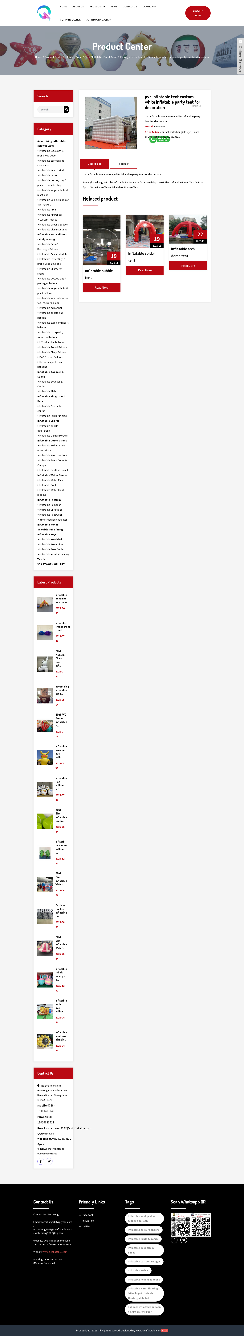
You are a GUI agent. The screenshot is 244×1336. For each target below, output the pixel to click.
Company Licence (70, 19)
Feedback (123, 163)
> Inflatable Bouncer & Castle (50, 384)
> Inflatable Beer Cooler (50, 549)
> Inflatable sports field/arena (47, 428)
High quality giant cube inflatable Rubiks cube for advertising (122, 182)
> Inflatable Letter (47, 175)
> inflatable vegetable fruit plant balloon (52, 291)
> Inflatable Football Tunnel (52, 470)
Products (96, 6)
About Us (78, 6)
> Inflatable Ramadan (49, 504)
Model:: (149, 126)
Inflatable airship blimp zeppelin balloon (142, 1218)
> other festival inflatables (52, 519)
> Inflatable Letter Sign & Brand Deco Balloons (51, 261)
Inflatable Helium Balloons (144, 1279)
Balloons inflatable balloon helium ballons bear (144, 1309)
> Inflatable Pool (46, 485)
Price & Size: (152, 132)
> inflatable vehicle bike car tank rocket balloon (53, 300)
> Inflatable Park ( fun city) (52, 416)
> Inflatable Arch (46, 209)
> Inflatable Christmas (49, 509)
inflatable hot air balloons (144, 1229)
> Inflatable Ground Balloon (52, 224)
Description (95, 163)
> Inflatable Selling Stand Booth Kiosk (51, 448)
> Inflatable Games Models (52, 435)
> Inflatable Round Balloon (52, 347)
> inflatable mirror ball (49, 308)
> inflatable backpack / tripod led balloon (50, 335)
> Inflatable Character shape (49, 271)
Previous (89, 122)
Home (63, 6)
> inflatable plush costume (52, 229)
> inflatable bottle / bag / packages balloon (51, 281)
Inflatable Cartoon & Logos (144, 1261)
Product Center (53, 57)
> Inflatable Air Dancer (49, 214)
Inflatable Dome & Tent (77, 57)
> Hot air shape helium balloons (50, 364)
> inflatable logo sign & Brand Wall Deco (50, 153)
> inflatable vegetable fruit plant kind (52, 192)
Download (149, 6)
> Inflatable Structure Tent (52, 455)
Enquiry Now (198, 13)
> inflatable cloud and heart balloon (52, 325)
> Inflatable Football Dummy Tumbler (53, 557)
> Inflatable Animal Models (52, 254)
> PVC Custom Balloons (50, 357)
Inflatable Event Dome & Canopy (110, 57)
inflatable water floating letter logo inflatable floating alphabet (143, 1293)
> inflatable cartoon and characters (50, 163)
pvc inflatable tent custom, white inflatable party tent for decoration (170, 57)
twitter (86, 1226)
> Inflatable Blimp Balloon (51, 352)
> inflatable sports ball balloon (50, 315)
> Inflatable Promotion (50, 544)
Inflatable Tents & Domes (143, 1239)
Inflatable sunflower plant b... (61, 1036)
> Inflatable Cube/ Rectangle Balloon (47, 247)
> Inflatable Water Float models (50, 492)
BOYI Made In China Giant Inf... (60, 658)
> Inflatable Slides (47, 391)
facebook (88, 1215)
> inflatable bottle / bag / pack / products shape (51, 183)
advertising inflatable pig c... (62, 690)
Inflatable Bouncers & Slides (141, 1250)
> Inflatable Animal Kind (50, 170)
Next (132, 122)
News (114, 6)
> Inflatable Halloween (50, 514)
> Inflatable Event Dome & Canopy (52, 463)
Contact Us (130, 6)
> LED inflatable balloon (50, 342)
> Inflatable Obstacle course (49, 408)
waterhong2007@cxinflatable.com (64, 1128)
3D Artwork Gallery (99, 19)
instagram (88, 1220)
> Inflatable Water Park (50, 480)
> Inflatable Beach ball (49, 539)
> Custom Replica (47, 219)
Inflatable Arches (138, 1270)
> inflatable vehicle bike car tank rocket (53, 202)
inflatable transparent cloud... (62, 626)
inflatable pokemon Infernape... (62, 598)
